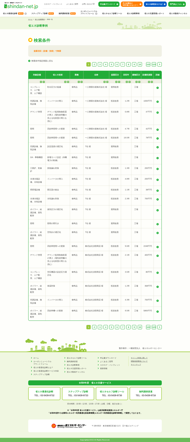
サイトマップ (136, 365)
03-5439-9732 (47, 395)
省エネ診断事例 (133, 13)
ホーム (30, 19)
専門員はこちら (176, 4)
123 (154, 64)
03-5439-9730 (115, 395)
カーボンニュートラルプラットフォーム (89, 12)
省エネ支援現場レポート (154, 13)
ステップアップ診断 (39, 13)
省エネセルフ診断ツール (112, 13)
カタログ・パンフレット (53, 4)
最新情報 (103, 368)
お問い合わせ (87, 4)
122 (148, 64)
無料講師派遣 (64, 13)
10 (140, 64)
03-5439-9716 (149, 395)
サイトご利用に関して (139, 358)
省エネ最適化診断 (10, 13)
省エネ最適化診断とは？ (43, 367)
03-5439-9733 (81, 395)
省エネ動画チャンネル (178, 13)
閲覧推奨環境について (139, 361)
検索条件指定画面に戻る (42, 61)
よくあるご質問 (72, 4)
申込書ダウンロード (107, 4)
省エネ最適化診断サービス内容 (46, 371)
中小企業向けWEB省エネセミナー (130, 4)
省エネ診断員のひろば (154, 4)
